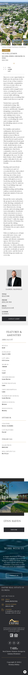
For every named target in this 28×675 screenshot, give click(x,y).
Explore (14, 529)
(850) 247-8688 (9, 606)
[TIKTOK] (18, 642)
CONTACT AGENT (14, 319)
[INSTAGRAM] (14, 642)
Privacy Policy (14, 664)
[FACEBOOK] (9, 642)
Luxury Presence (14, 654)
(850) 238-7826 (7, 302)
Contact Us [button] (14, 575)
